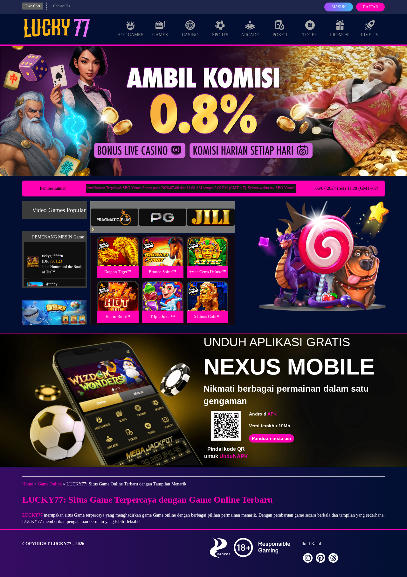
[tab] (114, 217)
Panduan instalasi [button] (271, 438)
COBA (118, 243)
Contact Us (61, 6)
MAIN (118, 258)
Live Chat (32, 6)
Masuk (339, 7)
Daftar (370, 7)
